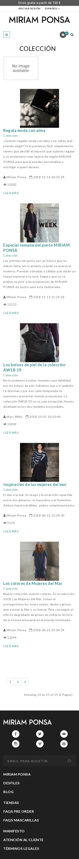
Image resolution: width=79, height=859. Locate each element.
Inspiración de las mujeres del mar (34, 484)
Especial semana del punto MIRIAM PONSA (36, 248)
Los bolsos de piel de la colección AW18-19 (34, 367)
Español (51, 8)
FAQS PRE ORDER (18, 811)
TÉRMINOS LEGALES (21, 848)
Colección (10, 135)
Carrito (66, 33)
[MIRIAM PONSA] (39, 19)
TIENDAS (11, 802)
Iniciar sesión (29, 8)
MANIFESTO (14, 831)
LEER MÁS (11, 193)
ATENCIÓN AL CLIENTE (23, 840)
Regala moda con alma (24, 130)
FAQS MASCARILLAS (21, 820)
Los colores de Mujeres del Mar (32, 583)
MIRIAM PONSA (17, 774)
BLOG (8, 792)
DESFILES (11, 783)
